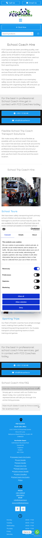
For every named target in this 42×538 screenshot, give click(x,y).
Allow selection (21, 302)
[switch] (37, 275)
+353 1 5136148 (20, 493)
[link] (39, 388)
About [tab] (34, 235)
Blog (21, 480)
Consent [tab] (7, 235)
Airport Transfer (21, 463)
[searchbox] (17, 33)
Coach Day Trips (21, 466)
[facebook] (17, 509)
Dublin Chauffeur (21, 474)
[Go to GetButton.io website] (37, 536)
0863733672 (20, 495)
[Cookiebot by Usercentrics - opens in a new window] (31, 229)
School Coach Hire (21, 468)
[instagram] (23, 509)
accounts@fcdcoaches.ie (20, 503)
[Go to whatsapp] (37, 532)
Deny (21, 307)
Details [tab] (21, 235)
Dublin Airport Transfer (21, 471)
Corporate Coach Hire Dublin (21, 457)
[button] (10, 3)
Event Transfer (21, 460)
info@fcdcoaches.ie (20, 500)
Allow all (21, 296)
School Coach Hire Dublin (21, 477)
